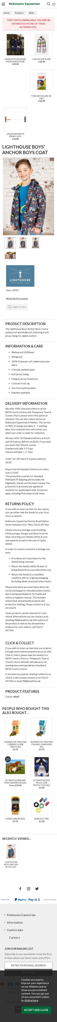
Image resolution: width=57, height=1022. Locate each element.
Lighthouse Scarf (41, 59)
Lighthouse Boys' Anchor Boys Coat (11, 864)
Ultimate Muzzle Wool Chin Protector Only (41, 782)
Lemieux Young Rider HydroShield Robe (15, 60)
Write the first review (17, 298)
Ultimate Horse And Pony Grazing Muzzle (15, 781)
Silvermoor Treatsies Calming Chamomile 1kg (42, 744)
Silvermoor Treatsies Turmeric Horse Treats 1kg (15, 744)
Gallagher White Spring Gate (15, 135)
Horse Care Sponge (15, 818)
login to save (19, 306)
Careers (14, 937)
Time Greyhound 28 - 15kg (41, 97)
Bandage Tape (41, 818)
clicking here (31, 1000)
